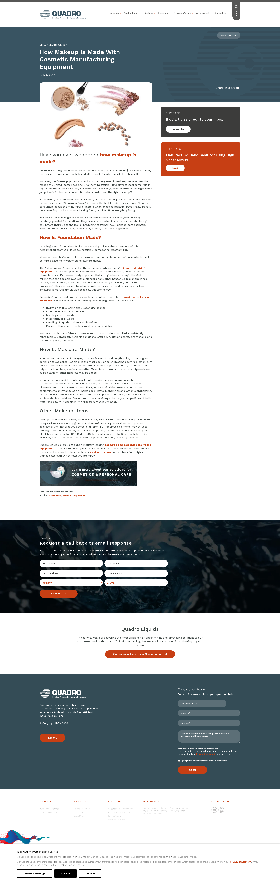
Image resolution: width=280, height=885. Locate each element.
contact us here (101, 452)
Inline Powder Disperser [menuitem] (49, 809)
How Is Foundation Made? (70, 237)
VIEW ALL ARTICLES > (53, 44)
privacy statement (240, 862)
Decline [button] (90, 873)
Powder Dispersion (74, 495)
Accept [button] (65, 873)
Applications (130, 13)
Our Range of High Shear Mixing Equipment (140, 654)
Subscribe (178, 129)
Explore (52, 737)
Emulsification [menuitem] (80, 812)
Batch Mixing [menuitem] (79, 816)
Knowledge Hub (182, 13)
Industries (147, 13)
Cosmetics (55, 495)
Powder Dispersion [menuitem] (82, 809)
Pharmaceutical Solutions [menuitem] (119, 812)
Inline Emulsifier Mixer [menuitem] (49, 812)
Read (175, 168)
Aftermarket (202, 13)
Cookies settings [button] (34, 873)
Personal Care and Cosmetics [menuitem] (121, 809)
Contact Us (220, 13)
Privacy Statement (205, 754)
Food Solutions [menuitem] (114, 816)
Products (114, 13)
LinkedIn (214, 810)
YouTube (221, 810)
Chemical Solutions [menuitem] (116, 820)
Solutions (163, 13)
